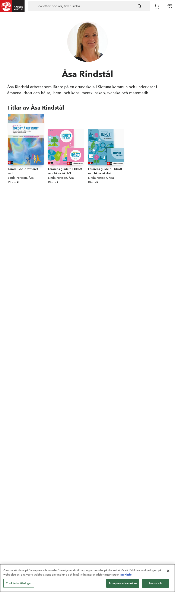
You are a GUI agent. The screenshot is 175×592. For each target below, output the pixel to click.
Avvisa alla (155, 583)
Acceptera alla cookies (123, 583)
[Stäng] (168, 571)
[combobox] (89, 6)
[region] (87, 578)
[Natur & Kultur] (12, 6)
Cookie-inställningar (19, 583)
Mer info (126, 574)
